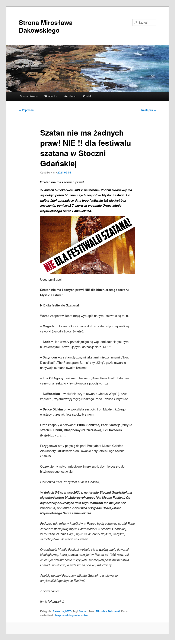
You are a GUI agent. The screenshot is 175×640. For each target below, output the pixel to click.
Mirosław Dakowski (108, 611)
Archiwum (70, 96)
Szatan (83, 611)
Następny (148, 110)
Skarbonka (50, 96)
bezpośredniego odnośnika (71, 615)
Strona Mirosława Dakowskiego (46, 26)
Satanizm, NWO (62, 611)
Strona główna (29, 96)
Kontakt (88, 96)
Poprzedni (26, 110)
